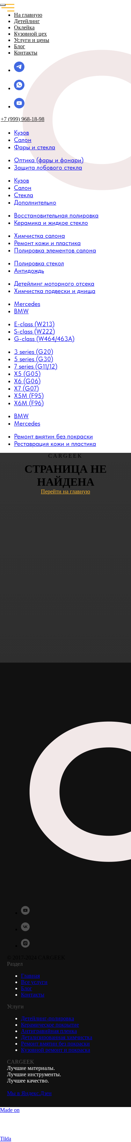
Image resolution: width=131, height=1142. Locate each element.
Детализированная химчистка (56, 1037)
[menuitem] (21, 132)
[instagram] (25, 946)
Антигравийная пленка (49, 1031)
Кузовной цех (30, 34)
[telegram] (19, 70)
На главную (28, 15)
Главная (30, 976)
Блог (19, 46)
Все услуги (34, 982)
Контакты (25, 53)
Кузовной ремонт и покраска (55, 1050)
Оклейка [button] (24, 27)
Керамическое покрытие (50, 1025)
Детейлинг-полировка (47, 1018)
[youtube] (19, 106)
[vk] (25, 929)
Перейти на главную (65, 491)
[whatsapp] (19, 88)
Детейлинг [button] (27, 21)
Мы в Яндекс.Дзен (29, 1093)
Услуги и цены (31, 40)
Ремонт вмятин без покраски (55, 1044)
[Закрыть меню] (3, 5)
